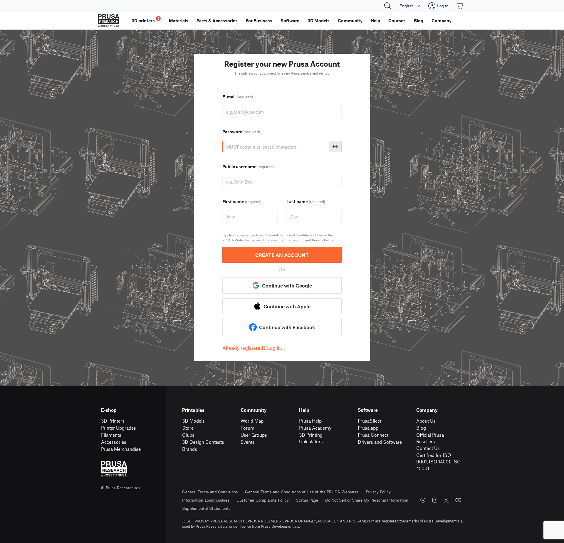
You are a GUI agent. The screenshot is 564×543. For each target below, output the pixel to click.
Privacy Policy (322, 240)
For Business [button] (259, 20)
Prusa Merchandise (121, 449)
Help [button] (375, 20)
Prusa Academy (315, 428)
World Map (252, 420)
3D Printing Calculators (311, 438)
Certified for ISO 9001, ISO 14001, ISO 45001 (438, 461)
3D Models (193, 420)
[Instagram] (434, 500)
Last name (305, 201)
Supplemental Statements (206, 508)
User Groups (254, 435)
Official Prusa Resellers (430, 438)
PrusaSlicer (370, 420)
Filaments (111, 435)
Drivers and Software (380, 442)
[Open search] (388, 6)
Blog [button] (418, 20)
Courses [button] (397, 20)
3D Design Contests (203, 442)
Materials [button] (178, 20)
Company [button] (441, 20)
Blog (421, 428)
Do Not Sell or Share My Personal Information (366, 499)
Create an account (282, 255)
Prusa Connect (373, 435)
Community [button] (350, 20)
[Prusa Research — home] (108, 20)
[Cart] (460, 6)
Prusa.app (368, 428)
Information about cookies (205, 499)
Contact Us (428, 448)
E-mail (237, 96)
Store (188, 428)
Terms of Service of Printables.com (277, 240)
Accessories (113, 442)
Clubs (188, 435)
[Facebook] (423, 500)
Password (241, 131)
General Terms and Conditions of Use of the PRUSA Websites (302, 491)
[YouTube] (458, 500)
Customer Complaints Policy (262, 499)
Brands (189, 449)
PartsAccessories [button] (217, 20)
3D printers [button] (146, 19)
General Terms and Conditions (210, 491)
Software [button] (290, 20)
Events (248, 442)
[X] (446, 500)
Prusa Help (310, 420)
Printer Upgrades (118, 428)
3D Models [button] (319, 20)
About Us (426, 420)
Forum (247, 428)
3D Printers (113, 420)
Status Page (307, 499)
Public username (248, 166)
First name (241, 201)
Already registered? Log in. (252, 348)
